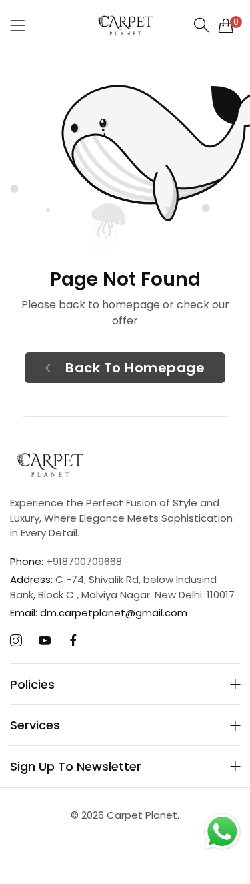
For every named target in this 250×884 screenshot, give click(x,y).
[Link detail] (16, 641)
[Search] (201, 25)
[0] (226, 25)
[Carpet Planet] (125, 25)
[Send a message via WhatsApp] (222, 832)
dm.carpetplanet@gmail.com (98, 613)
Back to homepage (135, 367)
